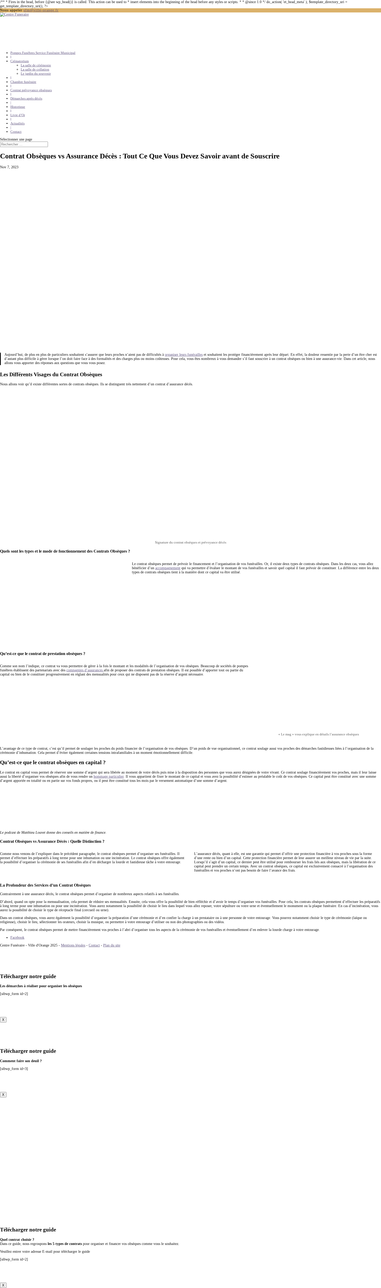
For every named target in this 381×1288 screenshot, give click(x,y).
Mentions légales (73, 945)
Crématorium (19, 61)
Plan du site (111, 945)
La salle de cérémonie (36, 65)
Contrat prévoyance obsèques (31, 90)
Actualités (17, 123)
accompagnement (167, 568)
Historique (17, 107)
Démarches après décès (26, 98)
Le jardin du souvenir (36, 73)
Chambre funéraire (23, 82)
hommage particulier (109, 776)
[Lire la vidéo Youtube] (318, 695)
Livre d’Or (17, 115)
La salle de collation (35, 69)
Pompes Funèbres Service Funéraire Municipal (42, 53)
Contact (16, 132)
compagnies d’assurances (85, 670)
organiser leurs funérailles (184, 355)
